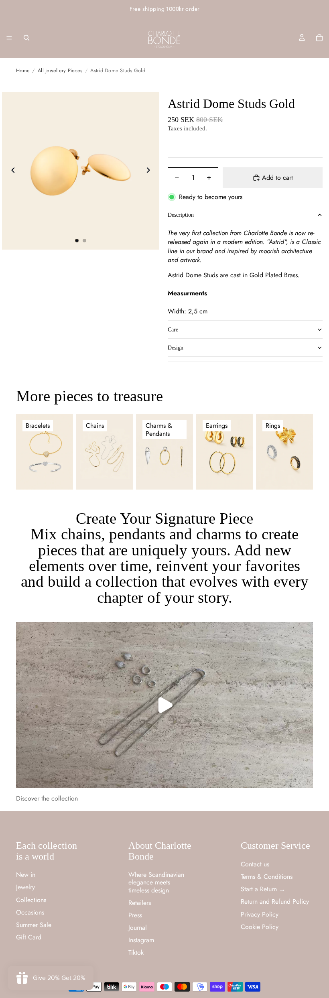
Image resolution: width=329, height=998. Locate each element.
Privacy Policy (259, 914)
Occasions (30, 912)
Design (175, 348)
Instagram (141, 940)
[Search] (26, 38)
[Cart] (319, 38)
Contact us (255, 864)
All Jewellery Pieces (60, 70)
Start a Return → (263, 889)
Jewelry (25, 887)
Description (181, 215)
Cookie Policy (259, 926)
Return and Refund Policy (275, 901)
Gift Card (28, 937)
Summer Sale (33, 924)
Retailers (139, 902)
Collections (31, 900)
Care (173, 330)
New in (25, 874)
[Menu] (9, 37)
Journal (137, 927)
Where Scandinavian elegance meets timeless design (156, 882)
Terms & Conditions (266, 876)
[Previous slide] (11, 171)
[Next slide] (150, 171)
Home (23, 70)
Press (135, 915)
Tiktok (136, 952)
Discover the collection (47, 798)
